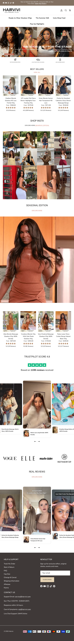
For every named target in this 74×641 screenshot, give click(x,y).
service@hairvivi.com (23, 597)
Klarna (6, 588)
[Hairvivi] (11, 10)
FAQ (5, 571)
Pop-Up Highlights (37, 24)
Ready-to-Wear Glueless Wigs (20, 18)
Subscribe (47, 580)
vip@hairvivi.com (24, 609)
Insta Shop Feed (59, 18)
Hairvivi (11, 631)
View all (37, 72)
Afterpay (7, 584)
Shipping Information (11, 581)
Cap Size (7, 574)
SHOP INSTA (37, 120)
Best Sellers (37, 69)
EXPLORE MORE (37, 210)
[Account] (61, 10)
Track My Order (9, 564)
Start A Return (9, 567)
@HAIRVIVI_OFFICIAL (42, 125)
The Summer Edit (42, 18)
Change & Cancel (10, 577)
